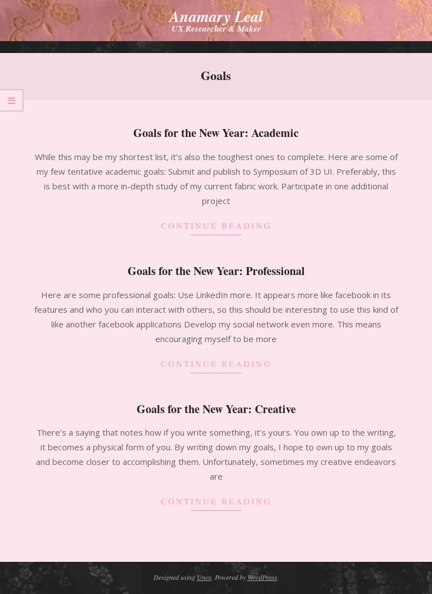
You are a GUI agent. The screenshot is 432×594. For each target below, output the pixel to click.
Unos (204, 577)
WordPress (262, 577)
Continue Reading (216, 225)
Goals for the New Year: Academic (216, 133)
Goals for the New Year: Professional (216, 271)
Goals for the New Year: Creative (216, 409)
